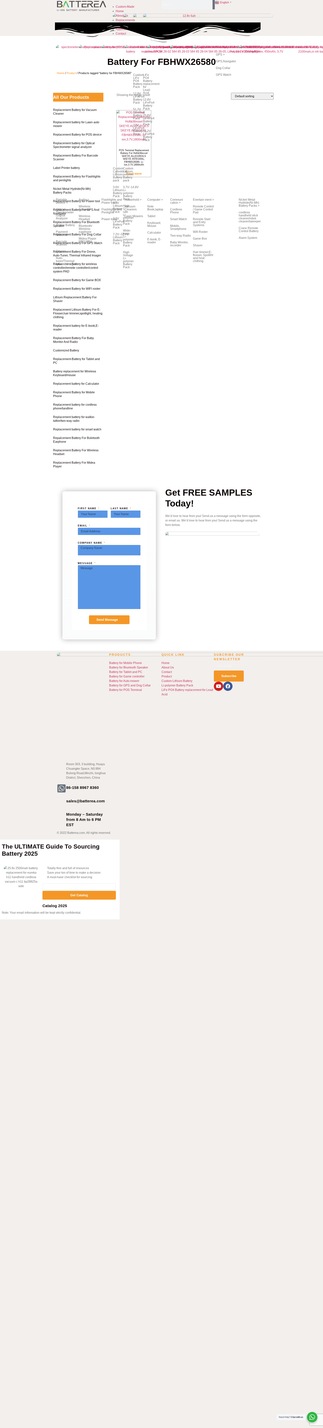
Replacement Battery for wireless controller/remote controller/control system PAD (75, 267)
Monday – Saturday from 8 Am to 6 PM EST (84, 819)
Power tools (109, 219)
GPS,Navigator (226, 61)
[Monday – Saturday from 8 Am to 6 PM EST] (61, 815)
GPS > (220, 54)
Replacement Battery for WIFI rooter (76, 288)
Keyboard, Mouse (154, 224)
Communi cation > (176, 201)
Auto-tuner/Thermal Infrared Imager (66, 261)
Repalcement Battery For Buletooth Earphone (76, 439)
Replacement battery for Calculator (76, 383)
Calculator (154, 232)
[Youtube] (218, 686)
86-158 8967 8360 (82, 787)
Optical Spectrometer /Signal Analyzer (65, 214)
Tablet (151, 216)
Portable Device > (62, 201)
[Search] (214, 4)
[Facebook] (228, 686)
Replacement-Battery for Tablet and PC (76, 360)
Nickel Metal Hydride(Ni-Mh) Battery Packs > (249, 202)
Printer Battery (65, 225)
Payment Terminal (62, 233)
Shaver (197, 245)
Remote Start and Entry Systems (201, 222)
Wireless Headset (84, 218)
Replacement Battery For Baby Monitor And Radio (73, 339)
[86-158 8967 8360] (61, 788)
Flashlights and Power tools (111, 201)
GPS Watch (223, 74)
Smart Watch (178, 219)
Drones (61, 251)
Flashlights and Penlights (111, 211)
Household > (132, 199)
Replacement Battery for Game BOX (77, 280)
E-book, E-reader (154, 241)
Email (83, 525)
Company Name (90, 542)
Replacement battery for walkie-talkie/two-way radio (74, 418)
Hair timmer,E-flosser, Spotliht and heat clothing (203, 256)
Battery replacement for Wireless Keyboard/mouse (74, 373)
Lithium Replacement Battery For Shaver (75, 299)
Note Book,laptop (155, 208)
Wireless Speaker (84, 208)
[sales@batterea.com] (61, 801)
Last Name (120, 508)
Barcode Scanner (61, 243)
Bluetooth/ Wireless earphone (85, 228)
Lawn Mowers (133, 216)
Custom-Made (125, 6)
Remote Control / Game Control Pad (203, 209)
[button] (135, 2)
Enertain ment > (203, 199)
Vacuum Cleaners (130, 208)
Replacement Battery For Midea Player (74, 464)
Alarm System (248, 237)
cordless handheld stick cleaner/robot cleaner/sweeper (250, 217)
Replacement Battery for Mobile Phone (74, 394)
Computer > (155, 199)
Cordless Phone (176, 211)
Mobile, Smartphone (178, 227)
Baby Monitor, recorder (179, 244)
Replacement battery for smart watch (77, 429)
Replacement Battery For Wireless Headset (76, 452)
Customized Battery (66, 350)
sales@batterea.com (85, 801)
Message (86, 563)
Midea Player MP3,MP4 (87, 240)
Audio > (84, 199)
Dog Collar (223, 68)
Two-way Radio (180, 235)
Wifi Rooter (200, 231)
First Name (88, 508)
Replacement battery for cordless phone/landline (75, 406)
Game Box (200, 238)
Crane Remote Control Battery (249, 229)
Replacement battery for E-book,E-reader (76, 327)
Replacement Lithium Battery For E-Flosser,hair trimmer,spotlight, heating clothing (77, 313)
